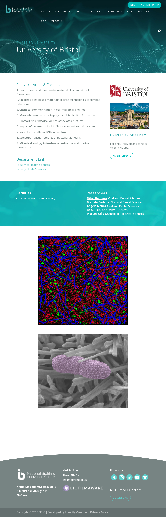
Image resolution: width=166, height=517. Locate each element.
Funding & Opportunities (119, 12)
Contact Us (56, 21)
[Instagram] (122, 477)
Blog (43, 21)
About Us (45, 12)
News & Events (144, 12)
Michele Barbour (98, 202)
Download (120, 497)
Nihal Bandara (97, 198)
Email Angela (122, 156)
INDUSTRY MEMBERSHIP (144, 5)
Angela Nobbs (96, 206)
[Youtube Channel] (137, 477)
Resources (95, 12)
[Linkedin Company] (129, 477)
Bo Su (91, 210)
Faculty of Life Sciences (31, 169)
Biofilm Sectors (63, 12)
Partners (81, 12)
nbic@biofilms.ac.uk (75, 480)
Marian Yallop (96, 213)
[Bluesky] (145, 477)
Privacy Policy (99, 512)
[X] (114, 477)
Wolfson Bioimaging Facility (37, 198)
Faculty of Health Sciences (33, 165)
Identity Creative (76, 512)
